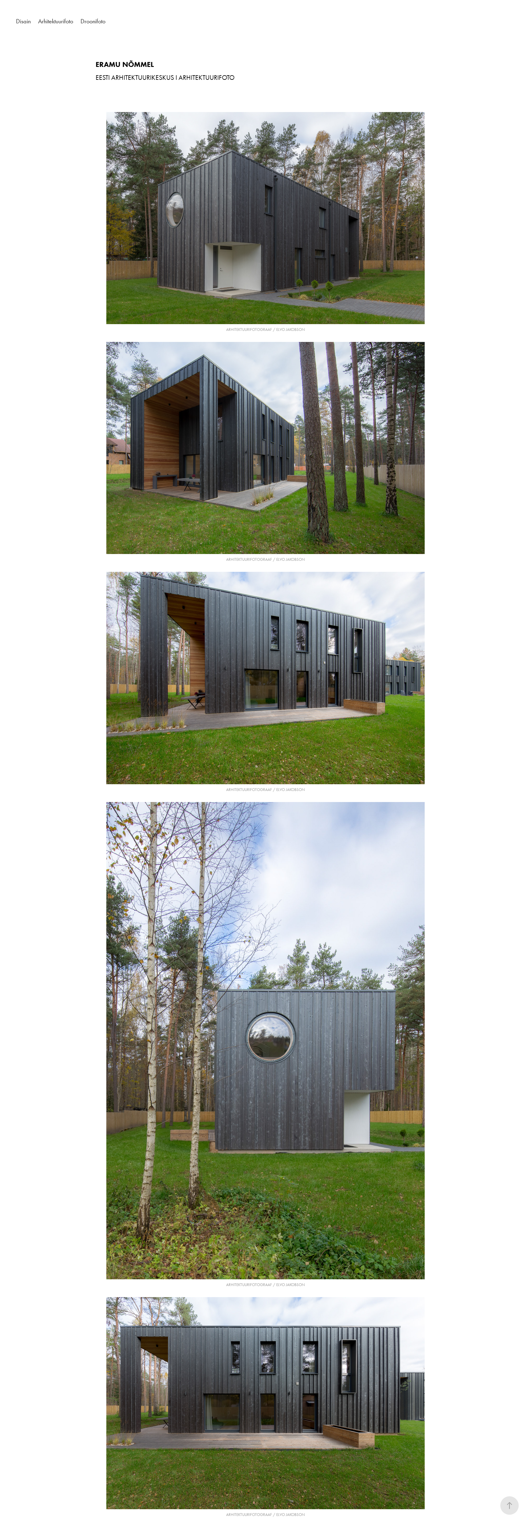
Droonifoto (93, 21)
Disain (23, 21)
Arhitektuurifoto (55, 21)
